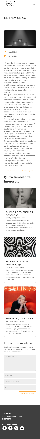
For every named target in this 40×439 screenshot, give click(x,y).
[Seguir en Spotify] (22, 428)
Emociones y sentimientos (19, 318)
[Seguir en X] (16, 428)
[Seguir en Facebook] (10, 428)
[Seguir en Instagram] (4, 428)
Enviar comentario (27, 393)
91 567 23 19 (6, 419)
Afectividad (13, 52)
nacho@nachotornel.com (12, 416)
